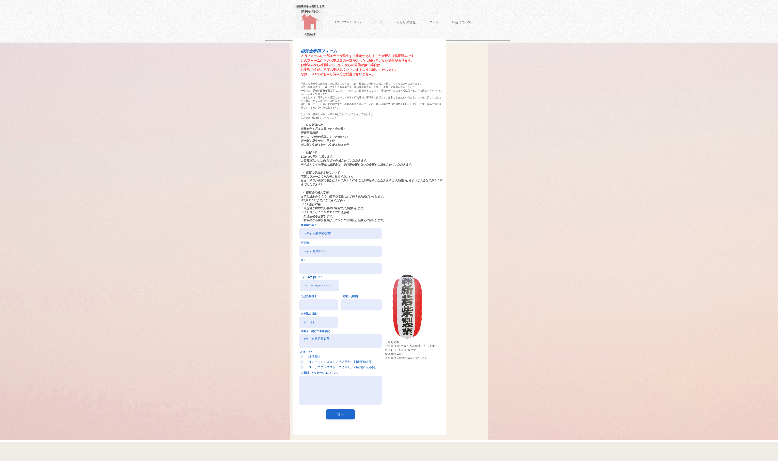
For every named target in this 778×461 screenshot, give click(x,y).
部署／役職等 (350, 296)
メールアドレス (311, 277)
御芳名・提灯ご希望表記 (315, 331)
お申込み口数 (309, 313)
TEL (303, 260)
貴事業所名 (307, 225)
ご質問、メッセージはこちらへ (319, 372)
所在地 (305, 242)
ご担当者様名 (309, 296)
